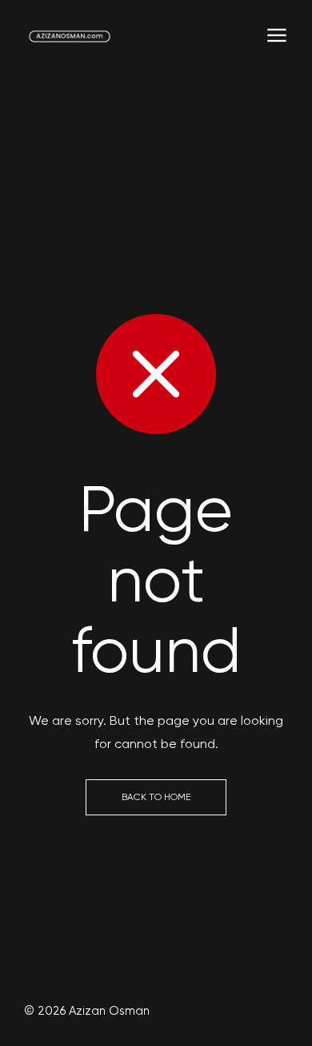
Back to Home (156, 797)
